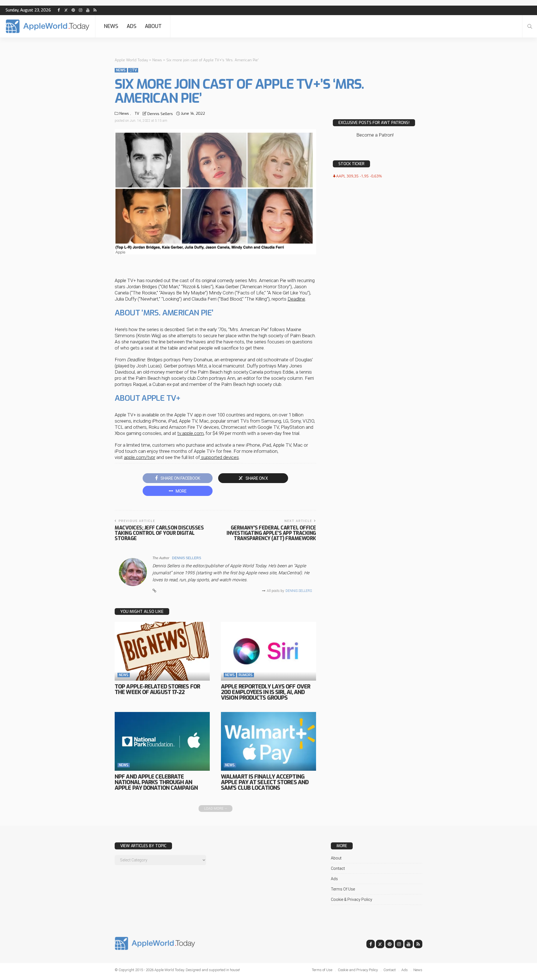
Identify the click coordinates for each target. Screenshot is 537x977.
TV (133, 70)
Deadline (296, 299)
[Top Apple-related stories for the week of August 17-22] (162, 651)
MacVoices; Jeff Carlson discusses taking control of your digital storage (159, 533)
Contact (338, 868)
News (111, 26)
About (153, 26)
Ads (131, 26)
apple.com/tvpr (139, 457)
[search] (529, 26)
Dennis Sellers (160, 113)
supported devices (219, 457)
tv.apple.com (190, 433)
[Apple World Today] (48, 26)
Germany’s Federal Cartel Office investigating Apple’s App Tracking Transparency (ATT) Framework (271, 533)
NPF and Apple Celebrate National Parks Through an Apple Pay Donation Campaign (156, 782)
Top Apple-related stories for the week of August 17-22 (157, 689)
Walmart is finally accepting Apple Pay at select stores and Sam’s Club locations (264, 782)
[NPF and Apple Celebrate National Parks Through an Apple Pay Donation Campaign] (162, 741)
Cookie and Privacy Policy (358, 970)
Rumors (246, 675)
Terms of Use (343, 889)
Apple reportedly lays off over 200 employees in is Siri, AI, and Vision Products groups (265, 692)
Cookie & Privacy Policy (351, 899)
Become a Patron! (375, 135)
